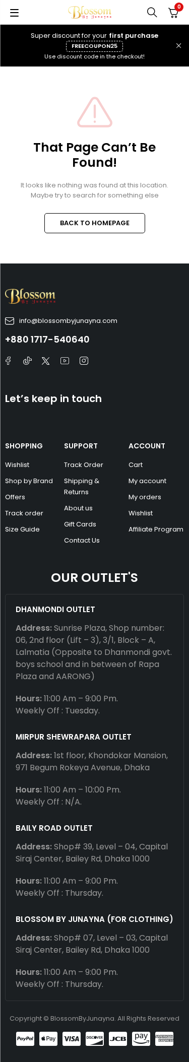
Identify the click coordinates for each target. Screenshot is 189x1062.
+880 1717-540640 (47, 339)
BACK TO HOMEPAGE (95, 223)
